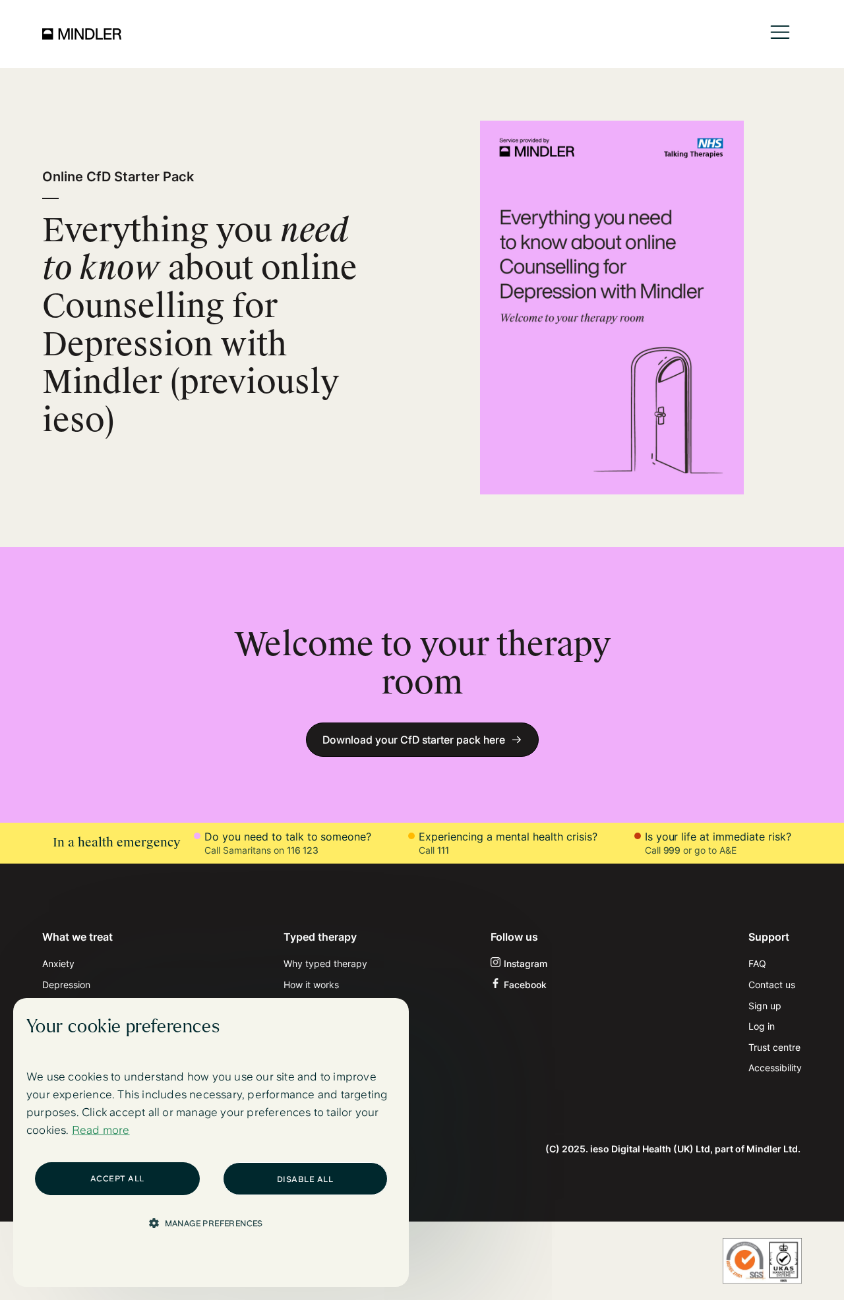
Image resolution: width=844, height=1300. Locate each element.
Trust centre (774, 1047)
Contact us (771, 984)
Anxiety (58, 963)
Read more (101, 1130)
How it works (311, 984)
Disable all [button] (305, 1179)
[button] (780, 34)
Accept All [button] (117, 1178)
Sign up (764, 1005)
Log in (761, 1026)
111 (443, 850)
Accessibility (775, 1067)
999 (672, 850)
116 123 (303, 850)
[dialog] (211, 1142)
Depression (66, 984)
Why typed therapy (325, 963)
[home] (81, 33)
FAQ (757, 963)
